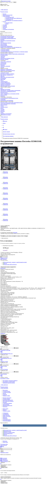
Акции (4, 28)
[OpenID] (8, 457)
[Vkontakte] (3, 424)
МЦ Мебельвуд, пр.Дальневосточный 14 (13, 20)
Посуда (1, 80)
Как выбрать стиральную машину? (10, 380)
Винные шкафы (3, 45)
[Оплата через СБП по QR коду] (10, 264)
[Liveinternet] (4, 457)
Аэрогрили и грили (4, 72)
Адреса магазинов (4, 388)
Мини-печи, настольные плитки (7, 77)
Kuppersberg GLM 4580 (5, 350)
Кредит (6, 23)
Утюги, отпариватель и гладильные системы (9, 93)
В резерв (5, 250)
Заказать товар (4, 257)
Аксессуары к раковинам (5, 61)
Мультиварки (3, 78)
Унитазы (2, 67)
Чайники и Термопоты (5, 84)
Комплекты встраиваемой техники (7, 40)
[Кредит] (5, 263)
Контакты (5, 27)
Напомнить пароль (4, 452)
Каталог (4, 13)
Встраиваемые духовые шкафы (6, 37)
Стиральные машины (4, 49)
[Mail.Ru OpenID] (3, 457)
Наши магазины (6, 16)
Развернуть (2, 333)
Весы (1, 88)
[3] (3, 227)
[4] (4, 227)
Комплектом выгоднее (7, 14)
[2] (2, 227)
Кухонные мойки (4, 55)
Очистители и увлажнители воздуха (8, 91)
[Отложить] (1, 352)
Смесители (2, 56)
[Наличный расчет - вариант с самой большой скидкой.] (15, 262)
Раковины (2, 64)
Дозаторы (2, 57)
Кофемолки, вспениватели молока (7, 70)
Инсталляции (3, 63)
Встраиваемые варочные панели (7, 36)
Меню (4, 123)
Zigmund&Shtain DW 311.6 (6, 358)
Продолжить (3, 481)
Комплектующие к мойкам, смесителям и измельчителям (12, 53)
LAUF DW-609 (3, 374)
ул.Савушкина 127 (9, 19)
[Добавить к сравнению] (1, 351)
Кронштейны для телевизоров (6, 100)
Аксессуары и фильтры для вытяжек (8, 103)
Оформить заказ (4, 467)
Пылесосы (2, 95)
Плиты (1, 41)
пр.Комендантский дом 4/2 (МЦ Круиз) (13, 18)
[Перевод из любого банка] (9, 432)
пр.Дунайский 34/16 (9, 17)
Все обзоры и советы (4, 378)
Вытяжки (2, 39)
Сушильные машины (4, 50)
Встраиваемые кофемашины (6, 46)
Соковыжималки (4, 81)
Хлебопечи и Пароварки (5, 83)
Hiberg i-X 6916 (3, 366)
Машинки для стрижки (5, 89)
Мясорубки (2, 79)
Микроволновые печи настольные (7, 86)
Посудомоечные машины (5, 42)
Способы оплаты (8, 22)
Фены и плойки (3, 94)
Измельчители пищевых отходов (7, 58)
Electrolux (15, 232)
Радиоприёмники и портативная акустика (9, 98)
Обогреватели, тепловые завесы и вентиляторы (10, 90)
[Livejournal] (1, 457)
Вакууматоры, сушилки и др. (6, 74)
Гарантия (5, 26)
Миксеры (2, 76)
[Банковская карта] (7, 431)
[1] (1, 227)
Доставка (5, 24)
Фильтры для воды (4, 59)
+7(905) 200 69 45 (4, 9)
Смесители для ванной (5, 66)
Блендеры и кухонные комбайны (7, 73)
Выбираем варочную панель (9, 382)
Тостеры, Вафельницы (5, 82)
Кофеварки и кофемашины (6, 69)
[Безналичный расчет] (7, 433)
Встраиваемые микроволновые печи (8, 38)
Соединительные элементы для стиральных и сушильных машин (14, 51)
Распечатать (3, 268)
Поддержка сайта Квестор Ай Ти (4, 445)
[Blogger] (6, 457)
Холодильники (3, 43)
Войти (2, 451)
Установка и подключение (8, 29)
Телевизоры (2, 99)
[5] (5, 227)
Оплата (4, 21)
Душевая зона (3, 62)
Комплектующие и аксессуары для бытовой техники (11, 102)
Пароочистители (3, 92)
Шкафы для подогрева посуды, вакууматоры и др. (10, 47)
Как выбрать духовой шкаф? (9, 381)
